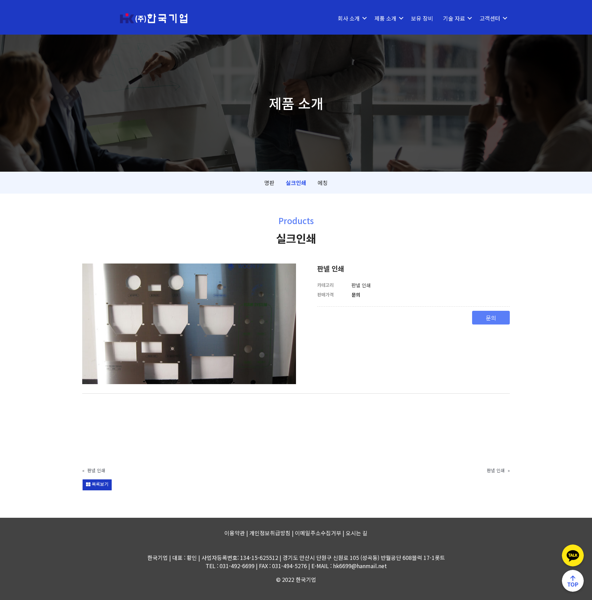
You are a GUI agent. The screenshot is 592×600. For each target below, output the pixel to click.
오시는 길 (357, 533)
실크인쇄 (296, 182)
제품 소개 (385, 18)
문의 (491, 318)
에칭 (323, 182)
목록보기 (99, 484)
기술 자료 (454, 18)
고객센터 (490, 18)
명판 (269, 182)
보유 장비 (422, 18)
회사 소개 (349, 18)
